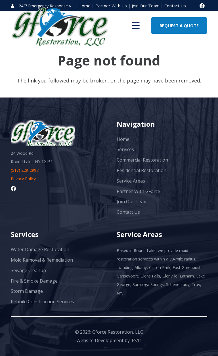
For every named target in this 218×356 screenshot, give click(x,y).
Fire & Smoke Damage (34, 281)
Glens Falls (150, 276)
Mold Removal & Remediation (42, 260)
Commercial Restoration (142, 160)
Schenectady (177, 284)
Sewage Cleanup (28, 270)
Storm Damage (27, 291)
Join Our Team (146, 6)
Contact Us (175, 6)
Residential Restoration (141, 170)
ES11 (137, 340)
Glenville (169, 276)
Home (123, 139)
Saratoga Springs (148, 284)
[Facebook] (202, 6)
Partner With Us (111, 6)
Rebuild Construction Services (42, 301)
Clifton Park (159, 267)
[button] (136, 25)
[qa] (60, 25)
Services (125, 149)
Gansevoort (127, 276)
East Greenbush (187, 267)
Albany (141, 267)
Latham (187, 276)
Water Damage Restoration (40, 249)
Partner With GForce (138, 191)
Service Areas (131, 181)
